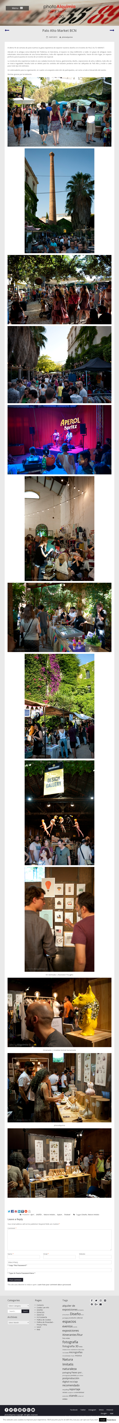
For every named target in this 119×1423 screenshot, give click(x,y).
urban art (81, 1396)
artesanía (81, 1310)
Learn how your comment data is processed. (54, 1284)
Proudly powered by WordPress (77, 1416)
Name (11, 1254)
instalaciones (66, 1349)
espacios (69, 1321)
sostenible (65, 1396)
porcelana (80, 1375)
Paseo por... (77, 1372)
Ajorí (32, 1214)
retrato (64, 1392)
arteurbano (65, 1314)
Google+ (104, 1413)
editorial (80, 1318)
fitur (80, 1335)
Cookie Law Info (43, 1307)
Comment (12, 1228)
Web (38, 1329)
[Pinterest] (92, 1304)
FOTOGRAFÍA (42, 1317)
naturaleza (69, 1369)
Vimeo (101, 1410)
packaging (66, 1372)
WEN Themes (109, 1416)
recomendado (70, 1385)
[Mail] (100, 1304)
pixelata (73, 1375)
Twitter (83, 1410)
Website (82, 1254)
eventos (67, 1326)
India (80, 1347)
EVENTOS (40, 1315)
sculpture (71, 1392)
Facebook (74, 1410)
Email (46, 1254)
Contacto (40, 1305)
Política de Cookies (44, 1320)
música (78, 1355)
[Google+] (96, 1304)
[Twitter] (96, 1300)
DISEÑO (39, 1214)
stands (73, 1395)
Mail (111, 1413)
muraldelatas (66, 1356)
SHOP (39, 1327)
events (75, 1327)
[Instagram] (100, 1300)
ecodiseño (72, 1318)
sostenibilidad (79, 1392)
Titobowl (67, 1214)
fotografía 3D (70, 1346)
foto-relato (66, 1338)
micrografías (75, 1352)
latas (79, 1349)
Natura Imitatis (49, 1214)
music (72, 1356)
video (64, 1399)
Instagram (92, 1410)
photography (66, 1375)
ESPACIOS (40, 1312)
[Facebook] (92, 1300)
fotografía (70, 1342)
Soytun (59, 1214)
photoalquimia (67, 37)
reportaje (74, 1389)
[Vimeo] (105, 1300)
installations (74, 1349)
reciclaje (73, 1381)
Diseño (84, 1214)
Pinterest (109, 1410)
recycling (65, 1390)
